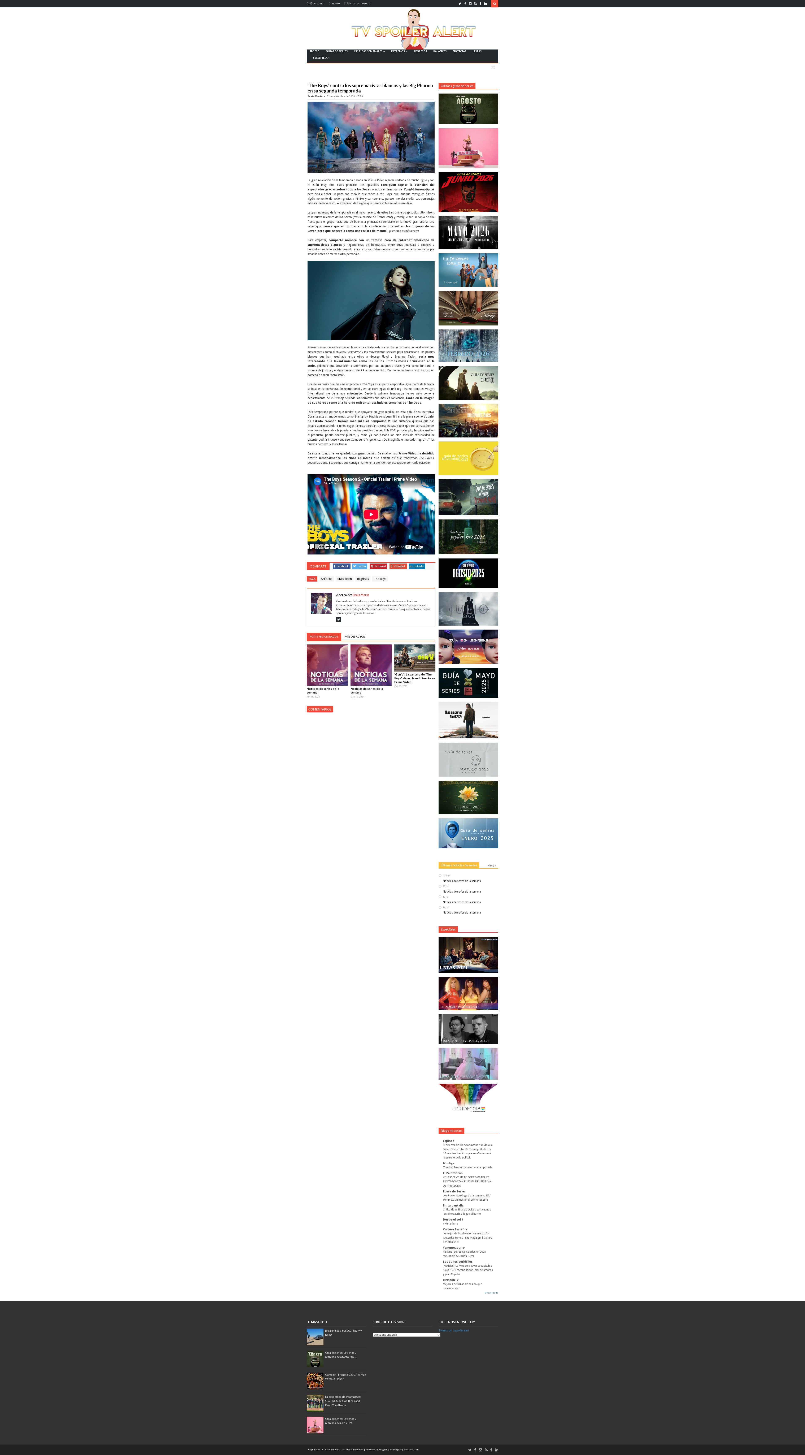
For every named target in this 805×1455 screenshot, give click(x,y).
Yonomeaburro (454, 1247)
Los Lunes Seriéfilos (458, 1261)
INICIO (314, 51)
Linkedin (418, 566)
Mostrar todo (491, 1292)
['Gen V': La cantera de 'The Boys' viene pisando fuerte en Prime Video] (415, 658)
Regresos (363, 578)
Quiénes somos (316, 3)
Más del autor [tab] (355, 636)
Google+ (399, 566)
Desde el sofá (453, 1219)
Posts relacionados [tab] (324, 636)
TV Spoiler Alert (331, 1449)
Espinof (448, 1141)
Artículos (326, 578)
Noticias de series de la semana (323, 690)
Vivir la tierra (450, 1223)
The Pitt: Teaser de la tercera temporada (467, 1167)
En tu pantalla (453, 1205)
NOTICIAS (459, 51)
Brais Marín (315, 96)
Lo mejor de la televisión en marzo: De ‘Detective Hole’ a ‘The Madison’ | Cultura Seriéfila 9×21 (467, 1237)
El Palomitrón (453, 1173)
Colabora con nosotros (358, 3)
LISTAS (477, 51)
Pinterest (380, 566)
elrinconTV (451, 1280)
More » (492, 865)
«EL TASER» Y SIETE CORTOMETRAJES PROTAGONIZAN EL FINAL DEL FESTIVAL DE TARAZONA (467, 1181)
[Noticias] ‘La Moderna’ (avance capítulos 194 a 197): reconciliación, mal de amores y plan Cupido (468, 1270)
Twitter (361, 566)
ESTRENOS (398, 51)
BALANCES (440, 51)
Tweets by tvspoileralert (454, 1330)
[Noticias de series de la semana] (327, 665)
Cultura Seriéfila (455, 1229)
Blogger (383, 1449)
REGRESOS (420, 51)
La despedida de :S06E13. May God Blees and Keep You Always (343, 1401)
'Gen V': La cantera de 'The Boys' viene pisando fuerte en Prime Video (414, 678)
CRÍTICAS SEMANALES (368, 51)
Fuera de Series (454, 1191)
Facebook (342, 566)
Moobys (448, 1163)
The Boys (380, 578)
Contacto (334, 3)
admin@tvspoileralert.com (404, 1449)
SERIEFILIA (320, 57)
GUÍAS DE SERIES (337, 51)
